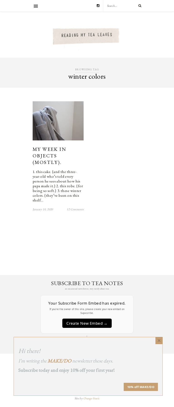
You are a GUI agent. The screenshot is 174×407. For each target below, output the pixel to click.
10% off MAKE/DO (141, 387)
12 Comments (75, 209)
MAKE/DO (59, 360)
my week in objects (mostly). (49, 156)
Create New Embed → (87, 323)
